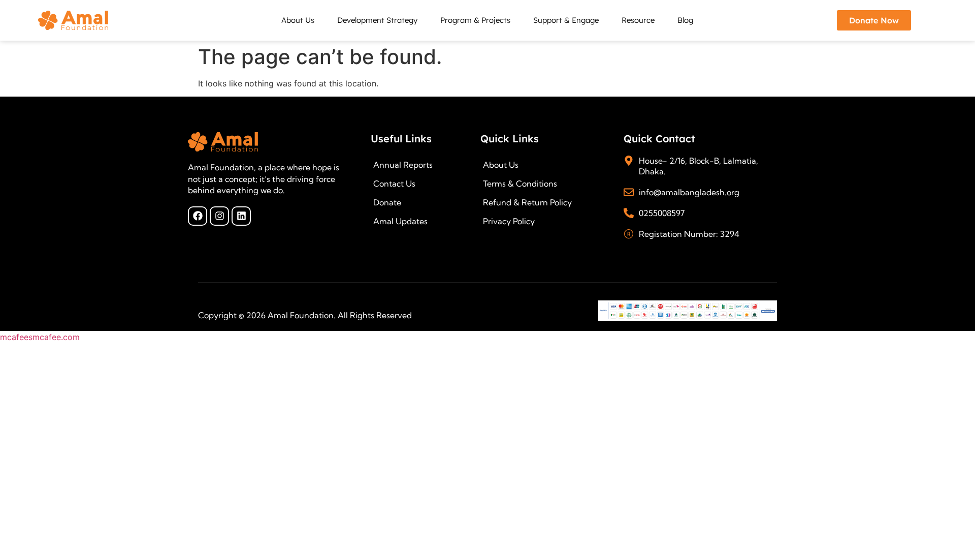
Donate (387, 202)
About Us (297, 20)
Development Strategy (377, 20)
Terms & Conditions (520, 183)
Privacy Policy (509, 221)
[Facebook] (197, 216)
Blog (685, 20)
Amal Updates (400, 221)
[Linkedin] (241, 216)
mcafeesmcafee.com (40, 337)
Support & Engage (566, 20)
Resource (638, 20)
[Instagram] (219, 216)
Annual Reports (403, 165)
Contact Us (394, 183)
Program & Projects (475, 20)
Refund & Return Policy (527, 202)
